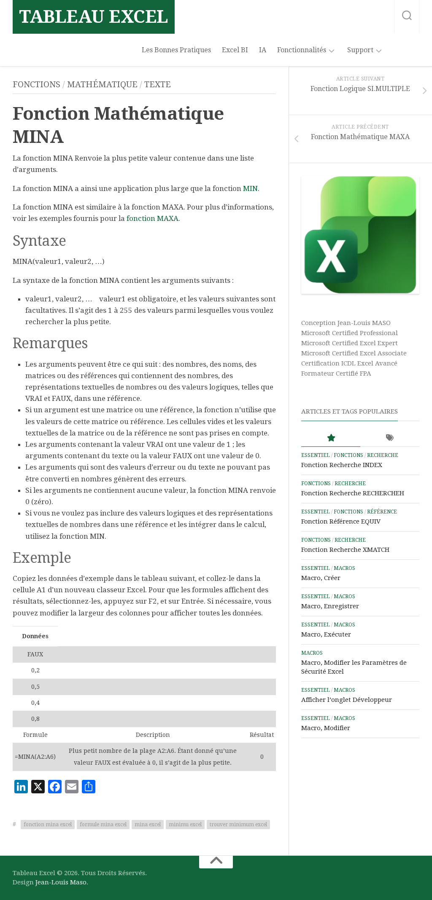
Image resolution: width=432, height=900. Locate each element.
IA (262, 50)
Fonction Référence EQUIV (341, 521)
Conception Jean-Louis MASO (346, 323)
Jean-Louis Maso (60, 882)
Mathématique (102, 84)
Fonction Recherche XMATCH (345, 549)
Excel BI (235, 50)
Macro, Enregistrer (330, 606)
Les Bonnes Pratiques (176, 50)
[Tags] (389, 438)
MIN (250, 188)
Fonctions (36, 84)
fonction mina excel (48, 824)
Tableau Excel (93, 16)
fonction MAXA (152, 218)
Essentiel (315, 455)
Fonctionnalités (301, 50)
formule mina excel (103, 824)
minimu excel (185, 824)
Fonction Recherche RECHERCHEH (352, 493)
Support (360, 50)
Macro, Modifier (325, 728)
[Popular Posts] (330, 438)
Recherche (382, 455)
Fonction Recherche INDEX (341, 465)
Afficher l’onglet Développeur (346, 700)
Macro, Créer (320, 578)
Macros (344, 568)
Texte (157, 84)
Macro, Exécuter (326, 634)
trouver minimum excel (238, 824)
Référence (382, 512)
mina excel (148, 824)
